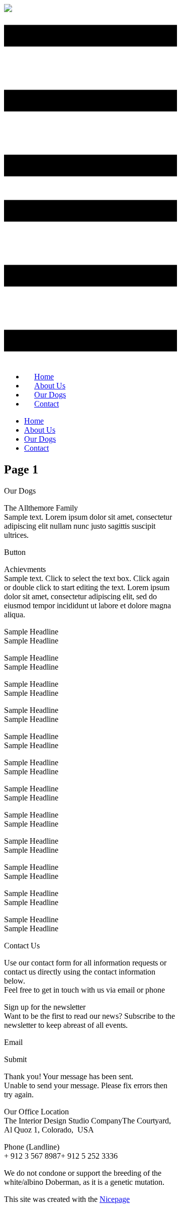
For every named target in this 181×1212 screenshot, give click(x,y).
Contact (46, 403)
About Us (39, 430)
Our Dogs (40, 439)
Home (34, 421)
